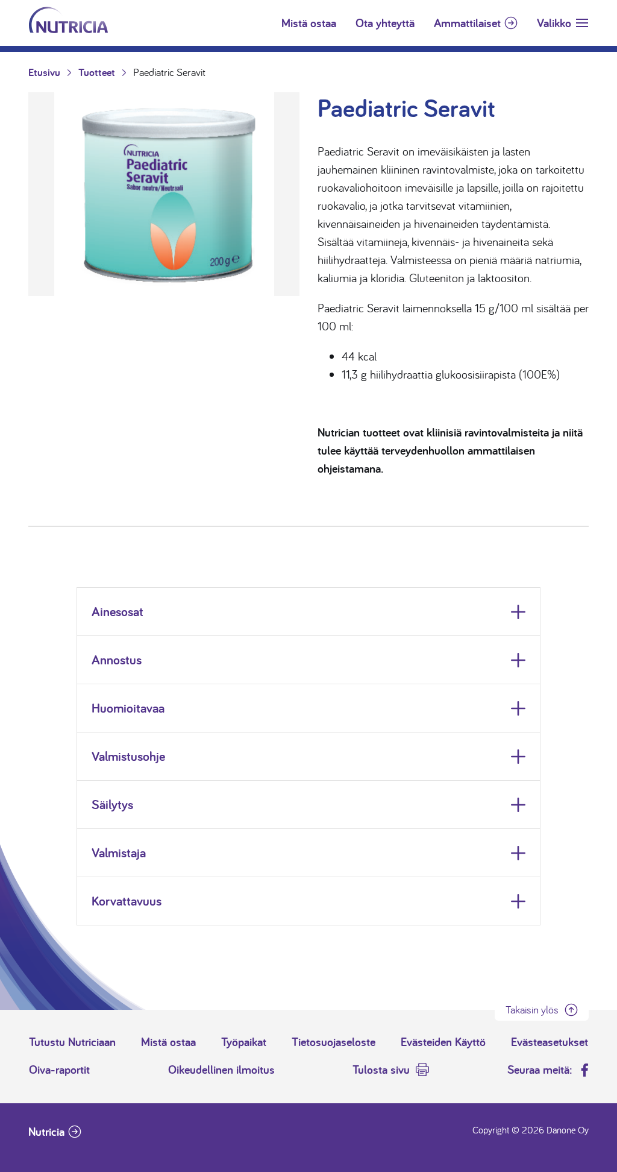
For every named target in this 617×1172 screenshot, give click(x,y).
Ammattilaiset (467, 23)
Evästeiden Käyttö (443, 1042)
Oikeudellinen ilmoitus (221, 1069)
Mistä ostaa (308, 23)
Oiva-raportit (59, 1069)
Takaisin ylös (532, 1009)
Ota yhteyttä (385, 23)
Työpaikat (243, 1042)
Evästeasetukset (549, 1042)
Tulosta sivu (381, 1069)
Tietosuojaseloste (333, 1042)
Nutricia (46, 1131)
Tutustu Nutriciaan (72, 1042)
